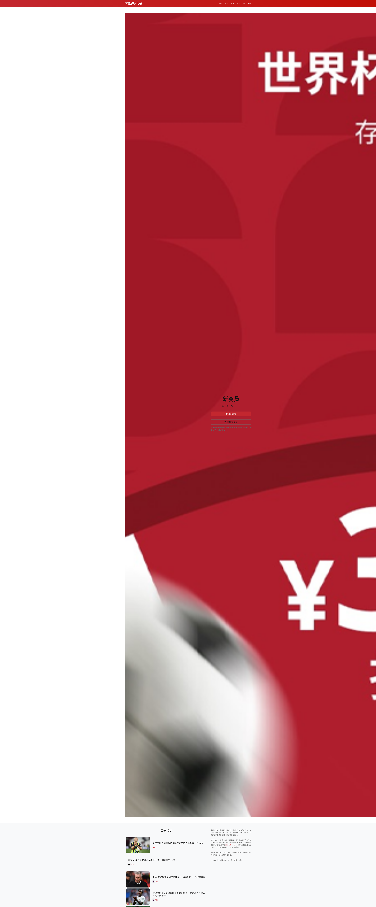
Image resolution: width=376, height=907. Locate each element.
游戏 (243, 3)
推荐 (220, 3)
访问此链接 (231, 414)
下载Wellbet (133, 3)
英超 (157, 882)
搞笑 (238, 3)
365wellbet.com (230, 845)
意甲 (132, 864)
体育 (226, 3)
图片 (232, 3)
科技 (249, 3)
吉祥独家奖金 (231, 422)
